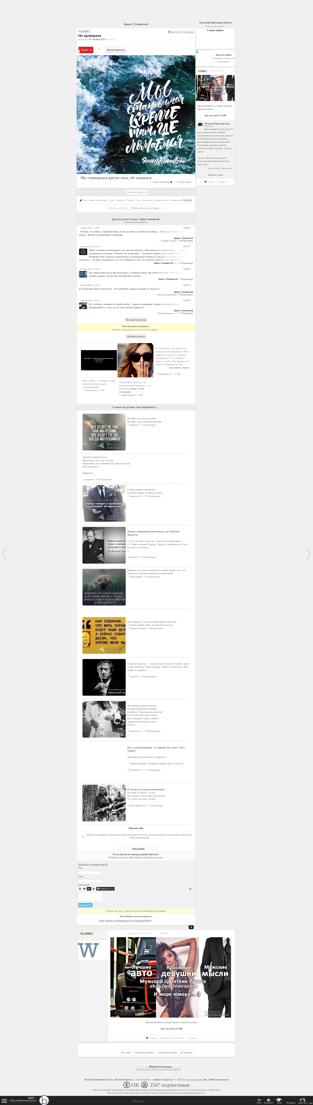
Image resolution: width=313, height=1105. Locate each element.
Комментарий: (84, 885)
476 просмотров (153, 770)
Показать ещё (136, 828)
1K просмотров (149, 425)
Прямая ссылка (226, 168)
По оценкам (268, 1103)
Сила (138, 200)
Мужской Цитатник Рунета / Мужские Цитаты (108, 1079)
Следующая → (308, 554)
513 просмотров (149, 557)
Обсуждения (290, 1103)
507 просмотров (104, 479)
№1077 (187, 246)
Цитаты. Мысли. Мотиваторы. (23, 1101)
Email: (81, 877)
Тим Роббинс (163, 374)
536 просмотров (153, 577)
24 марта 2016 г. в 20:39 (90, 269)
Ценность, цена (161, 200)
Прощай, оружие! (169, 241)
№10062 (86, 933)
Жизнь (92, 200)
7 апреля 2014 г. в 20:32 (89, 300)
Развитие (130, 200)
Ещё (310, 1103)
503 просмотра (186, 279)
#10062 (202, 71)
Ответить (217, 168)
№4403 (187, 268)
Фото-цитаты (147, 200)
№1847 (187, 227)
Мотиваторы (102, 200)
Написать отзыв (215, 175)
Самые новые (215, 30)
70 (103, 390)
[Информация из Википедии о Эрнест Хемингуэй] (171, 182)
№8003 (31, 1098)
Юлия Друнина (136, 805)
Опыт (111, 200)
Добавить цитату (136, 336)
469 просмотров (156, 628)
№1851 (187, 300)
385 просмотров (186, 295)
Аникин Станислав (163, 1079)
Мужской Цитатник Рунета (218, 123)
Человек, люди (176, 200)
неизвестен (134, 425)
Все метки (187, 200)
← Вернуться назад (158, 1066)
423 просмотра (156, 805)
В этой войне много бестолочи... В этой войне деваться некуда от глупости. (119, 288)
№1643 (187, 285)
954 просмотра (186, 263)
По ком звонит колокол (167, 295)
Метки (279, 1103)
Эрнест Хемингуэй (136, 24)
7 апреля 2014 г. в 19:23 (89, 228)
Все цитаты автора (136, 319)
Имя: (80, 868)
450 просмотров (149, 676)
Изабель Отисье (91, 390)
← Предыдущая (4, 554)
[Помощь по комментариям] (190, 889)
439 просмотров (186, 241)
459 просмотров (153, 496)
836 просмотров (153, 731)
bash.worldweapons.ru (197, 1090)
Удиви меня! (302, 1103)
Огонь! (210, 168)
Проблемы (120, 200)
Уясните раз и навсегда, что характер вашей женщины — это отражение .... (135, 387)
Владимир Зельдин (137, 628)
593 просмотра (184, 182)
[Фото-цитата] (136, 175)
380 (178, 374)
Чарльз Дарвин (136, 577)
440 (141, 395)
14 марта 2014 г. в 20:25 (90, 285)
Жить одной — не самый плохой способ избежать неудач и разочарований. (99, 383)
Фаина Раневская (128, 395)
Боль (85, 200)
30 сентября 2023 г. (98, 39)
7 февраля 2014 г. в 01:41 (90, 246)
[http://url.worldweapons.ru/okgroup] (215, 88)
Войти (259, 1103)
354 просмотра (186, 313)
